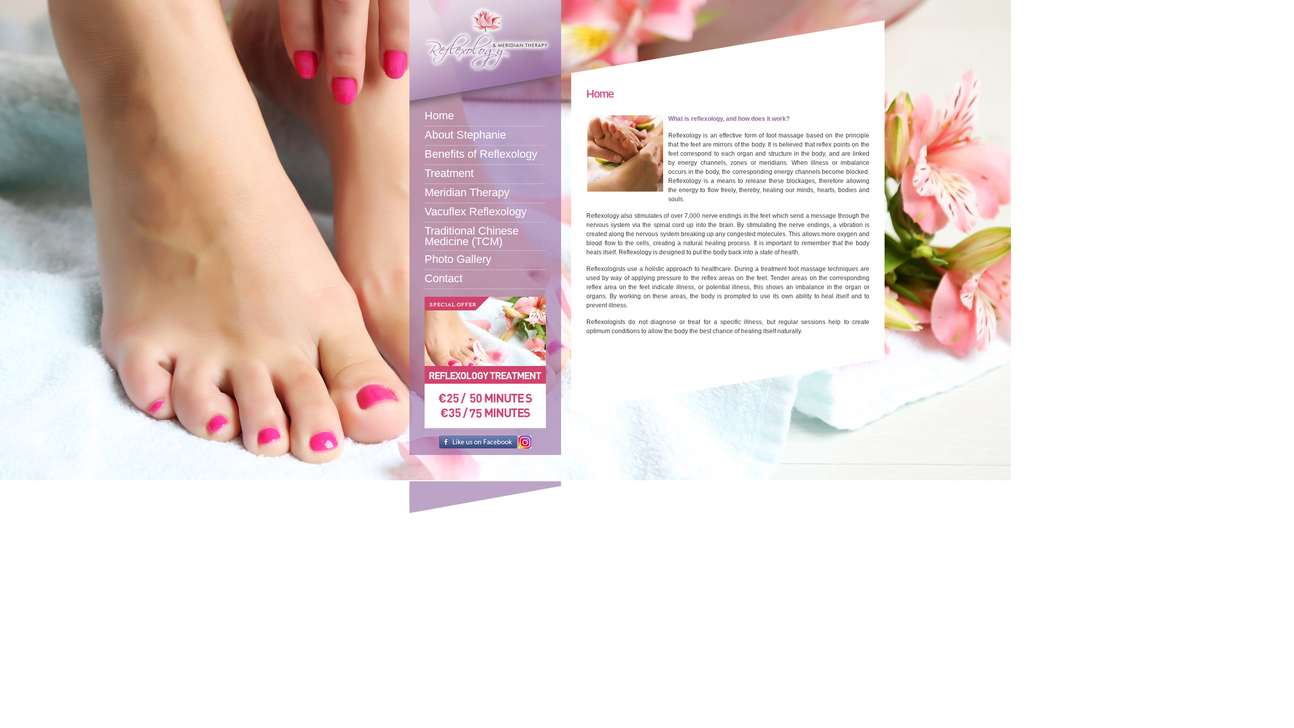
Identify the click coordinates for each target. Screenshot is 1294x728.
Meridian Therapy (467, 192)
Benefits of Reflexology (481, 154)
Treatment (449, 173)
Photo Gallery (458, 259)
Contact (444, 278)
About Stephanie (465, 134)
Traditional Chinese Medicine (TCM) (472, 236)
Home (439, 115)
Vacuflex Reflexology (476, 211)
